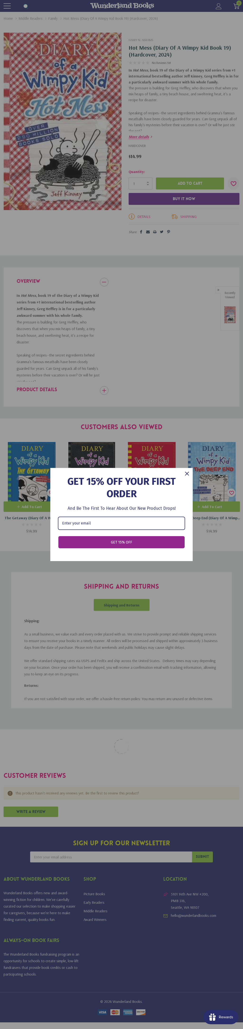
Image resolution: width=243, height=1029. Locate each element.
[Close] (187, 473)
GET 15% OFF (121, 542)
